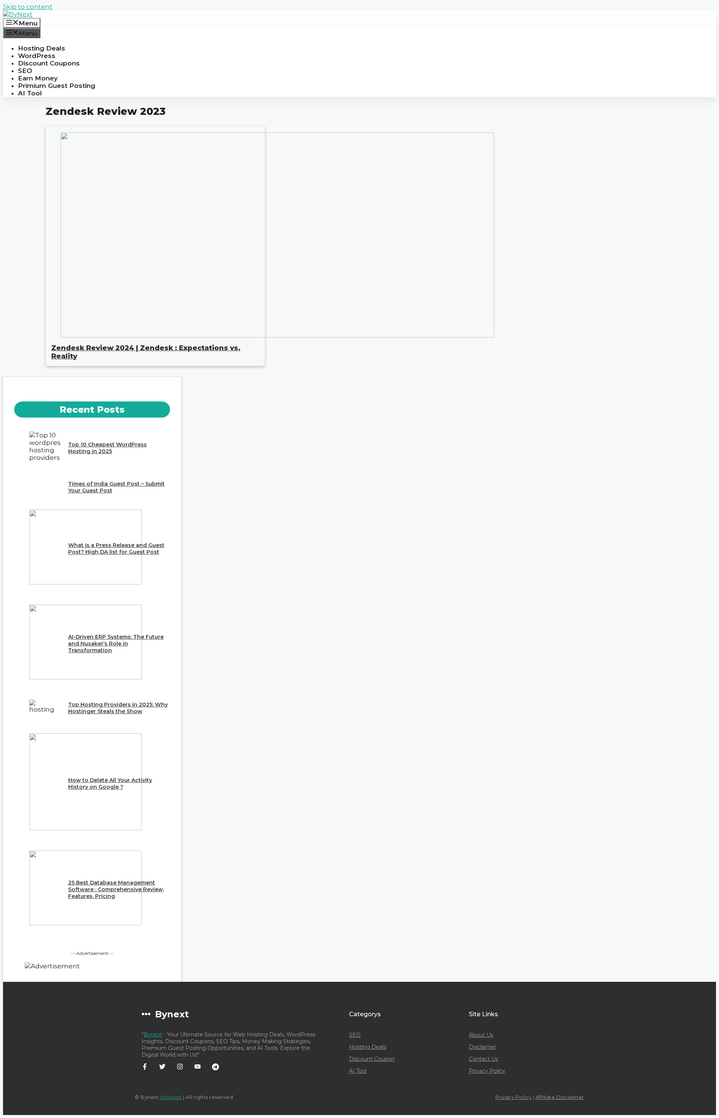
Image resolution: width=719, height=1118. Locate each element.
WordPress (36, 55)
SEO (25, 70)
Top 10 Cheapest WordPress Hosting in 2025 (107, 448)
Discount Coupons (49, 63)
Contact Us (483, 1059)
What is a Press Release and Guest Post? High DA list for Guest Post (116, 548)
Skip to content (27, 6)
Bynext (152, 1034)
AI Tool (30, 93)
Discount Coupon (372, 1059)
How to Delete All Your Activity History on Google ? (110, 783)
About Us (481, 1035)
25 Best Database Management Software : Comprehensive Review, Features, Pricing (116, 889)
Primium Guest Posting (56, 85)
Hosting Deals (41, 48)
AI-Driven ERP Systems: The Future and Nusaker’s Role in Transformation (116, 643)
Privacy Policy (487, 1070)
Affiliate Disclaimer (560, 1097)
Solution (171, 1097)
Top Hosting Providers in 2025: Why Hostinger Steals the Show (118, 708)
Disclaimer (482, 1047)
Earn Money (38, 78)
